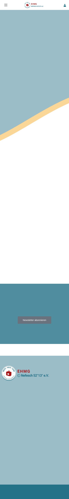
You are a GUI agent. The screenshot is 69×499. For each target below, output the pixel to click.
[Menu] (6, 5)
